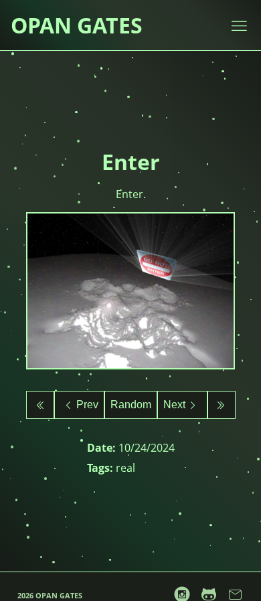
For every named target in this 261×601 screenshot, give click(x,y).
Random (130, 404)
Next (174, 404)
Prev (87, 404)
